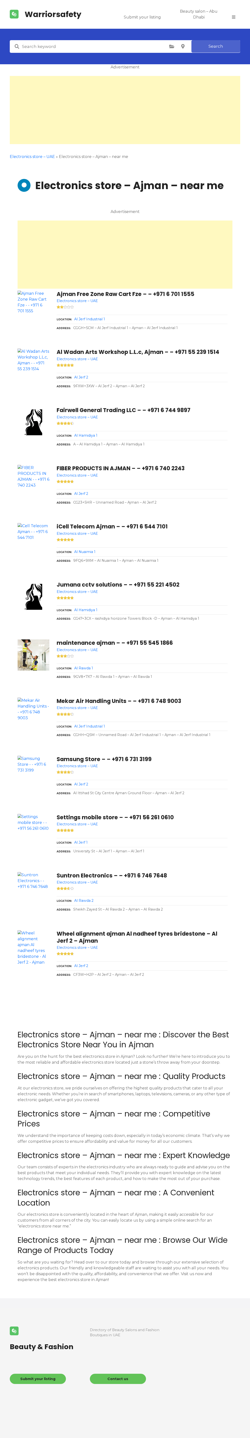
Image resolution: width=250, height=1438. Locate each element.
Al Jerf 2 (81, 377)
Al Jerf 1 (81, 842)
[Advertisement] (125, 110)
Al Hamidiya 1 (85, 435)
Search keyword (17, 46)
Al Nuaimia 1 (84, 552)
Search (215, 46)
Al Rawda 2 (84, 900)
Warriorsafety (53, 14)
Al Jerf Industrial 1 (89, 319)
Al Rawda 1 (83, 668)
